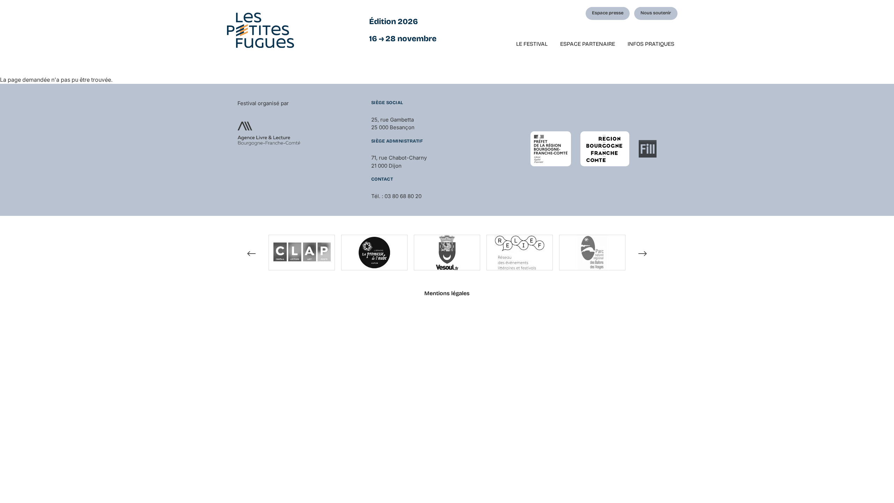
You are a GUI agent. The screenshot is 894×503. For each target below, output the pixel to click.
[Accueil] (260, 30)
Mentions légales (447, 293)
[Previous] (251, 253)
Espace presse (607, 13)
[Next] (642, 253)
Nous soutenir (655, 13)
